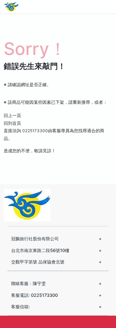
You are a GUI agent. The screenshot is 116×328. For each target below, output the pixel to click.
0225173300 (35, 130)
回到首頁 (12, 123)
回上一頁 (12, 115)
